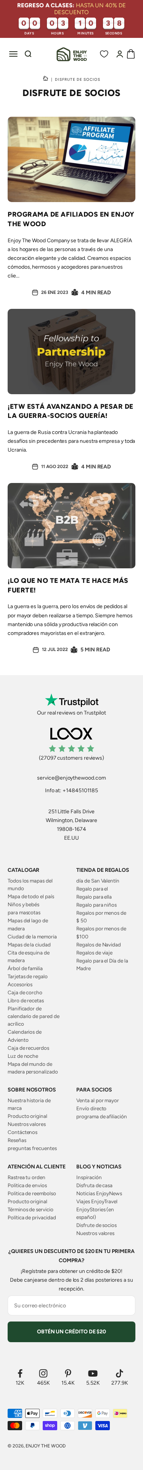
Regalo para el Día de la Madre (102, 964)
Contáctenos (22, 1132)
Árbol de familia (25, 968)
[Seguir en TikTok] (119, 1373)
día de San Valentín (97, 881)
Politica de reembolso (32, 1193)
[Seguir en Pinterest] (68, 1373)
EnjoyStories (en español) (95, 1213)
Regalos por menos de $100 (101, 932)
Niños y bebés (23, 904)
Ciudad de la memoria (32, 936)
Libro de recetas (26, 1000)
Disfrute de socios (96, 1225)
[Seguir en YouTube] (93, 1373)
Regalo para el (92, 889)
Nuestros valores (27, 1124)
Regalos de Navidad (98, 944)
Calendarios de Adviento (25, 1036)
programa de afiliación (101, 1116)
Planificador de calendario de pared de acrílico (33, 1016)
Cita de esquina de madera (29, 956)
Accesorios (20, 984)
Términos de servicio (30, 1209)
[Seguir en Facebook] (20, 1373)
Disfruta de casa (94, 1185)
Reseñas (17, 1140)
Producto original (27, 1116)
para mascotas (24, 912)
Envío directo (91, 1108)
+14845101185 (80, 790)
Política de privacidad (32, 1217)
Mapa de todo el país (31, 896)
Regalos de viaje (94, 953)
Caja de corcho (25, 992)
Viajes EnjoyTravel (96, 1201)
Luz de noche (23, 1056)
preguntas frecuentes (32, 1148)
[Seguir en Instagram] (43, 1373)
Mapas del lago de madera (28, 924)
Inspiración (88, 1177)
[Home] (45, 79)
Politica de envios (27, 1185)
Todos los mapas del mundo (30, 884)
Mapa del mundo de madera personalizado (33, 1068)
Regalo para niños (96, 905)
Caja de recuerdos (28, 1048)
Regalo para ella (94, 897)
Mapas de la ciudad (29, 944)
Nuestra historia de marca (29, 1104)
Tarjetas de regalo (28, 976)
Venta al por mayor (97, 1100)
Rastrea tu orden (26, 1177)
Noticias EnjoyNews (99, 1193)
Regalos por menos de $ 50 (101, 916)
